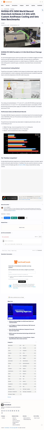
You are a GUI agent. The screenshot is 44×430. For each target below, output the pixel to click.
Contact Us (15, 419)
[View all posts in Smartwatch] (29, 384)
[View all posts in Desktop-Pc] (29, 356)
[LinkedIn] (18, 411)
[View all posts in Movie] (15, 376)
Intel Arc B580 (22, 164)
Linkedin (3, 418)
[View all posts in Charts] (15, 351)
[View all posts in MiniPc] (15, 374)
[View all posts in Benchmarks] (15, 345)
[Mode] (42, 2)
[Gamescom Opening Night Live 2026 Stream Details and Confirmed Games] (22, 311)
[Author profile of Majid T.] (3, 23)
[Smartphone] (14, 5)
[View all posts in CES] (15, 348)
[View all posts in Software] (15, 387)
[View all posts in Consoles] (15, 353)
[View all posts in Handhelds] (29, 366)
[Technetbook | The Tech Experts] (7, 2)
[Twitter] (6, 411)
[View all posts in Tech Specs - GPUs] (15, 389)
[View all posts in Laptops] (29, 369)
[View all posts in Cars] (29, 345)
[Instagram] (4, 411)
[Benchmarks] (3, 214)
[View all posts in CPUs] (29, 353)
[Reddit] (2, 413)
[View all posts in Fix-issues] (15, 358)
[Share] (42, 23)
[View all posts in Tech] (29, 387)
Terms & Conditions (16, 420)
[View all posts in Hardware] (15, 369)
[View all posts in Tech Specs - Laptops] (29, 389)
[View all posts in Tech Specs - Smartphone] (15, 392)
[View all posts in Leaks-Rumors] (15, 371)
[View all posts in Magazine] (29, 371)
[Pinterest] (12, 411)
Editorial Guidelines (16, 424)
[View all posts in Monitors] (29, 374)
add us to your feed (26, 199)
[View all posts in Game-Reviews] (29, 361)
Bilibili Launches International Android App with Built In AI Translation (22, 334)
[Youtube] (8, 411)
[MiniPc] (27, 5)
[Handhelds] (39, 5)
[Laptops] (33, 5)
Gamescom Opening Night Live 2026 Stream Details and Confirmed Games (21, 322)
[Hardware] (8, 214)
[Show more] (9, 397)
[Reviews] (7, 5)
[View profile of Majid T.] (7, 207)
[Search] (40, 2)
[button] (7, 218)
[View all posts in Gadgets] (29, 358)
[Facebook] (2, 411)
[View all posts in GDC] (15, 366)
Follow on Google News (12, 198)
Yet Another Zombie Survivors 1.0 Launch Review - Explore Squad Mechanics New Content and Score (21, 338)
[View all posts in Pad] (29, 379)
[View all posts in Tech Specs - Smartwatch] (29, 392)
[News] (2, 5)
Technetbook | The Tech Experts (10, 427)
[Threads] (16, 411)
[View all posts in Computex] (29, 351)
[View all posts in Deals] (15, 356)
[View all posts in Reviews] (15, 381)
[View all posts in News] (15, 379)
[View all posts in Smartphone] (15, 384)
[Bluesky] (14, 411)
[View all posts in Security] (29, 381)
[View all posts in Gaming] (15, 363)
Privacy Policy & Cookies (16, 423)
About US (14, 418)
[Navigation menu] (2, 2)
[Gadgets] (22, 5)
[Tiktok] (10, 411)
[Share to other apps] (26, 218)
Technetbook (13, 210)
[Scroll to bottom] (42, 425)
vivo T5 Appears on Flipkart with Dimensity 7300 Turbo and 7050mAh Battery (22, 326)
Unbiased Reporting (27, 419)
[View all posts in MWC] (29, 376)
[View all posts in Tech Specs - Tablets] (15, 394)
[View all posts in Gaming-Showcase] (29, 363)
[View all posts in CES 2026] (29, 348)
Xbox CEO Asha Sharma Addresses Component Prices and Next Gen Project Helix (21, 330)
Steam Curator (37, 418)
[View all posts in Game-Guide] (15, 361)
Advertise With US (26, 418)
